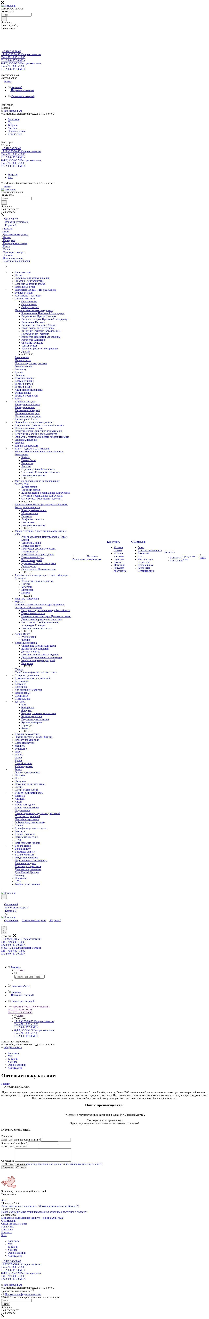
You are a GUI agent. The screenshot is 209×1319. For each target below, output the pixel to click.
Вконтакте (13, 119)
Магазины (7, 1229)
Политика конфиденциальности (23, 1294)
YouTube (12, 128)
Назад (21, 970)
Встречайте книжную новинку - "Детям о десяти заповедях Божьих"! (40, 1206)
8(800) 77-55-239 (21, 66)
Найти (5, 1304)
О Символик (8, 1220)
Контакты (6, 1232)
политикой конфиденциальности (83, 1164)
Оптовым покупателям (14, 1223)
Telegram (12, 125)
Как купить (7, 1226)
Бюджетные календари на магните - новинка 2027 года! (32, 1217)
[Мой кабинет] (2, 900)
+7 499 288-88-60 (11, 51)
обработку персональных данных (44, 1164)
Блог (4, 1200)
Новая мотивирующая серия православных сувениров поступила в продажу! (44, 1211)
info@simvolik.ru (13, 110)
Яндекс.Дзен (15, 134)
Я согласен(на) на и (53, 1164)
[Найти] (4, 19)
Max (10, 122)
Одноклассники (17, 131)
